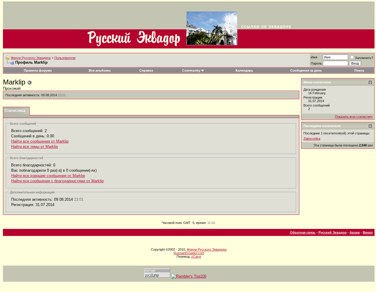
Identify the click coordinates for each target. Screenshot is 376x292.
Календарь (244, 70)
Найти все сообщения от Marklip (39, 141)
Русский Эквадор (332, 232)
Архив (355, 232)
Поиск (359, 70)
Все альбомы (99, 70)
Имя (314, 57)
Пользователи (64, 58)
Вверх (368, 232)
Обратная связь (302, 232)
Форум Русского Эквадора (31, 58)
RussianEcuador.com (189, 253)
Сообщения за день (306, 70)
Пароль (316, 63)
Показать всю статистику (354, 116)
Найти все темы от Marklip (34, 146)
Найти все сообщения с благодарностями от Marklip (57, 181)
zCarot (196, 256)
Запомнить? (364, 58)
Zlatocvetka (311, 138)
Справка (146, 70)
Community (191, 70)
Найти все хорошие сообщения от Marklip (48, 175)
